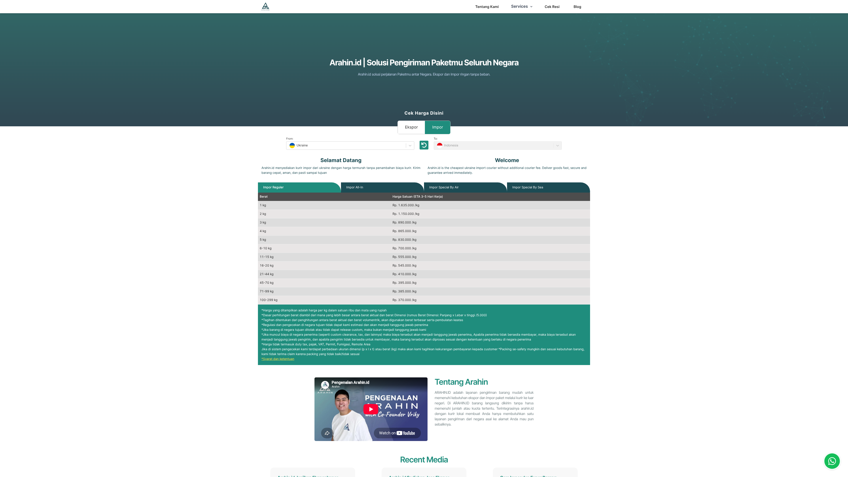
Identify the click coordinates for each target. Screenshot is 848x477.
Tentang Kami (487, 6)
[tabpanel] (424, 249)
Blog (577, 6)
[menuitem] (487, 6)
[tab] (273, 187)
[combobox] (289, 145)
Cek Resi (552, 6)
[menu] (487, 6)
